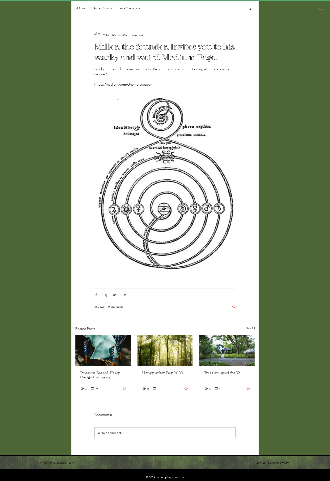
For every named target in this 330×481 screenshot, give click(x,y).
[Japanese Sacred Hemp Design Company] (103, 350)
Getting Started (102, 8)
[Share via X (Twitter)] (105, 295)
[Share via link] (124, 295)
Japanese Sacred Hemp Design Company (100, 375)
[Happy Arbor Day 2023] (165, 350)
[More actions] (233, 34)
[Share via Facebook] (96, 295)
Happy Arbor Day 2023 (162, 373)
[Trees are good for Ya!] (227, 350)
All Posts (80, 8)
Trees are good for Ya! (222, 373)
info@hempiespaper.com (57, 462)
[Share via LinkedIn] (115, 295)
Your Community (130, 8)
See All (250, 328)
